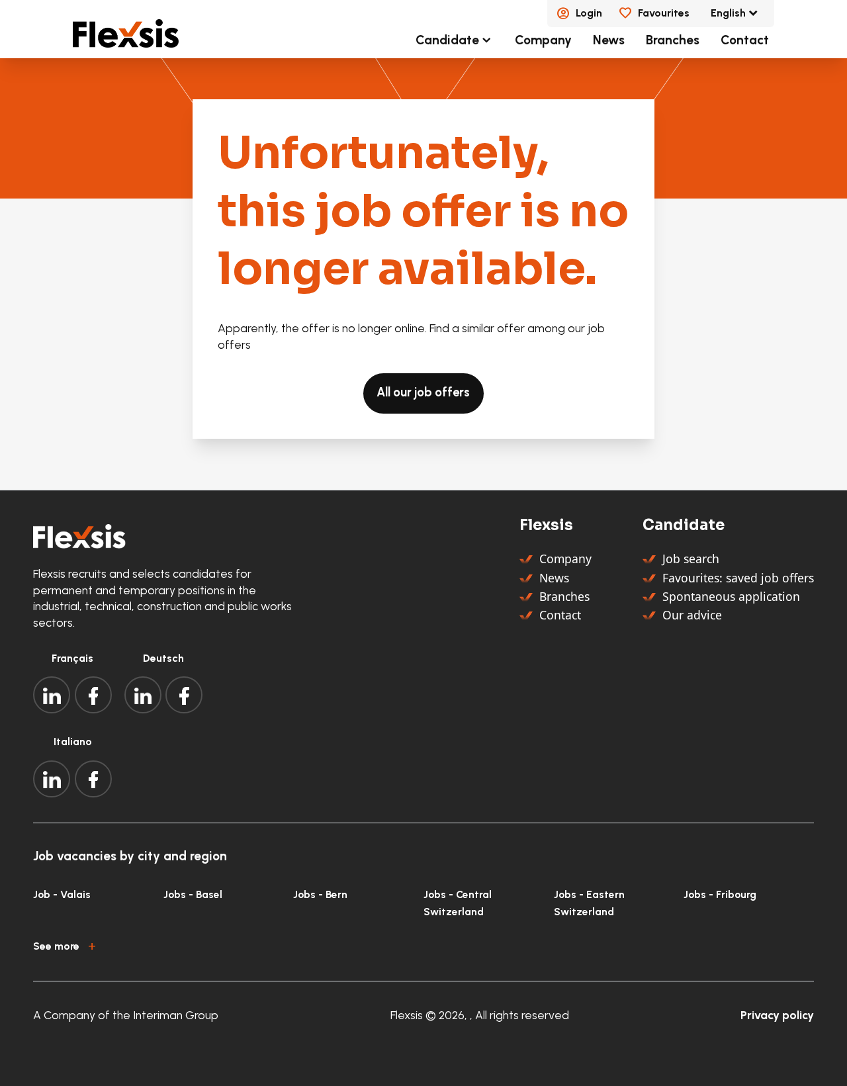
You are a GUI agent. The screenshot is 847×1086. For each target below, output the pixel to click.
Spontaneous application (731, 596)
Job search (690, 558)
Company (543, 40)
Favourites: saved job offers (738, 578)
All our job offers (423, 392)
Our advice (692, 615)
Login (589, 13)
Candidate (447, 40)
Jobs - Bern (320, 894)
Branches (672, 40)
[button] (423, 944)
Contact (745, 40)
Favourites (664, 13)
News (609, 40)
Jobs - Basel (192, 894)
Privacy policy (777, 1015)
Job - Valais (62, 894)
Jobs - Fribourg (720, 894)
